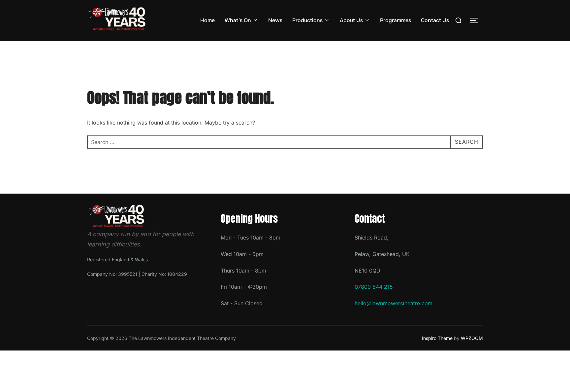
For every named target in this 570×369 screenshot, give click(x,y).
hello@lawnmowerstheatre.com (393, 303)
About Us (351, 20)
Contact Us (435, 20)
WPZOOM (472, 338)
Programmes (395, 20)
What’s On (238, 20)
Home (207, 20)
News (275, 20)
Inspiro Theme (437, 338)
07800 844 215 (374, 286)
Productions (307, 20)
